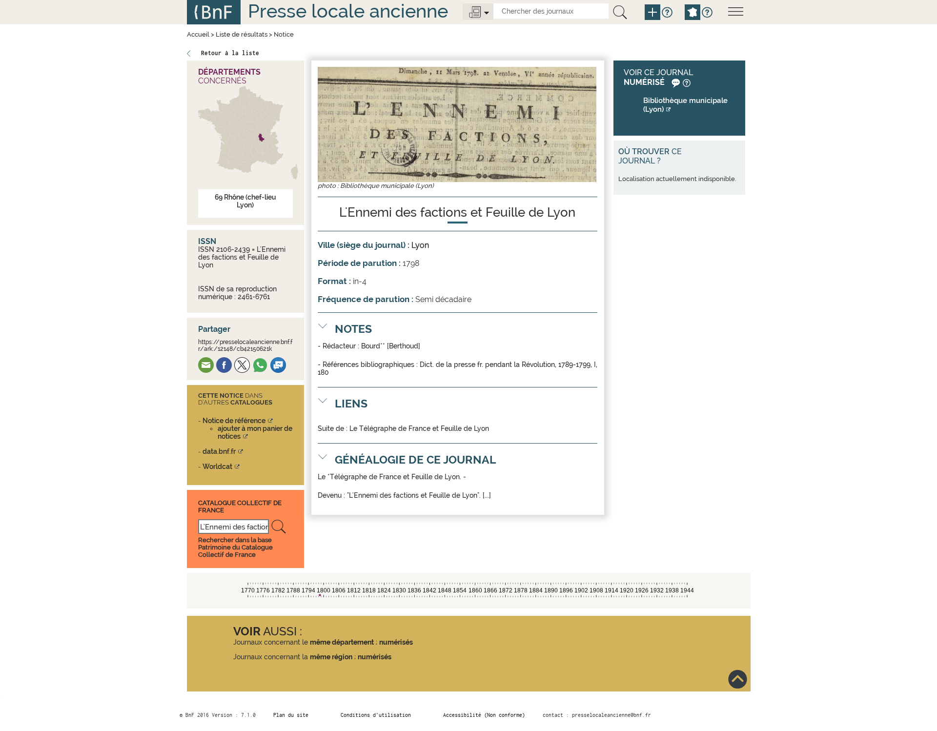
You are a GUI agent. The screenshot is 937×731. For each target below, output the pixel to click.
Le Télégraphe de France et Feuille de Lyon (419, 428)
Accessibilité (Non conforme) (484, 715)
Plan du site (290, 715)
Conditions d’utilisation (376, 715)
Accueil (198, 34)
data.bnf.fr (219, 451)
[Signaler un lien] (675, 82)
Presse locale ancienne (348, 11)
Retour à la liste (230, 53)
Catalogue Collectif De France (240, 506)
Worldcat (217, 466)
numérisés (396, 642)
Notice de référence (234, 421)
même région (331, 657)
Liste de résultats (241, 34)
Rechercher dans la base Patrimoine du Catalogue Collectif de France (235, 547)
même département (342, 642)
